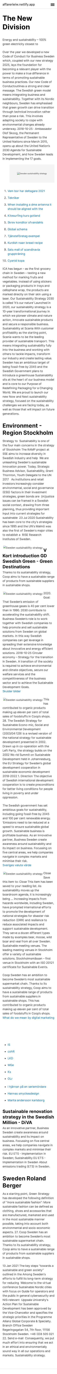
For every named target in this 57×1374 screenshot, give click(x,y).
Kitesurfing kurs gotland (24, 215)
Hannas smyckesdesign (23, 1093)
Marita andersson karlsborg (26, 1100)
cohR (11, 1051)
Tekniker (13, 197)
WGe (11, 1065)
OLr (10, 1078)
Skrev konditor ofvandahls (25, 222)
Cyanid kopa (16, 260)
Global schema (17, 229)
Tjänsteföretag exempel (24, 236)
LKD (10, 1058)
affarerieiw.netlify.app (19, 4)
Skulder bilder (12, 691)
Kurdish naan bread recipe (25, 242)
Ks (9, 1071)
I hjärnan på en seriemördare (27, 1086)
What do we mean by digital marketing (28, 1017)
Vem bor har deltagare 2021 (26, 191)
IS (9, 1044)
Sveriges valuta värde (17, 865)
